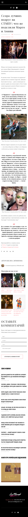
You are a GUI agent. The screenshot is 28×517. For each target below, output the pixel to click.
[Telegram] (17, 8)
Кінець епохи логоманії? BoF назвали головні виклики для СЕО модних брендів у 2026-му (13, 425)
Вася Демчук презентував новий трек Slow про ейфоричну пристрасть (19, 312)
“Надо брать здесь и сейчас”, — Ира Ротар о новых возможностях (6, 290)
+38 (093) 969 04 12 (19, 499)
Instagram (9, 247)
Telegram (4, 247)
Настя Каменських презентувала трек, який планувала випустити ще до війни (6, 312)
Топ (12, 37)
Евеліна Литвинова (14, 261)
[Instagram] (13, 8)
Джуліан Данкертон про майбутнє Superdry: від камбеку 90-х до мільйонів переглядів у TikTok (13, 377)
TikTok (4, 245)
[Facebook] (10, 8)
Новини (7, 37)
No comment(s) (17, 34)
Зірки (3, 37)
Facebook (15, 247)
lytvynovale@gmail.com (15, 501)
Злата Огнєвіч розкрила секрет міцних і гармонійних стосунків (19, 290)
